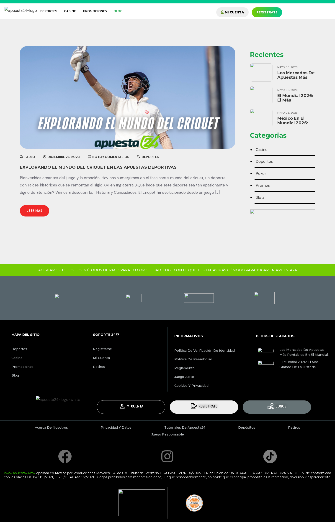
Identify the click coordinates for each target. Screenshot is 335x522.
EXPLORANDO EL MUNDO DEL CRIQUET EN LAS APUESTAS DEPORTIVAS (98, 167)
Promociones (95, 11)
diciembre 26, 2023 (63, 157)
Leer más (34, 211)
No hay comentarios (110, 157)
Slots (260, 197)
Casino (70, 11)
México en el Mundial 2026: (292, 120)
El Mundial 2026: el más (295, 98)
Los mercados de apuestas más (296, 75)
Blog (118, 11)
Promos (263, 185)
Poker (261, 173)
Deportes (48, 11)
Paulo (29, 157)
